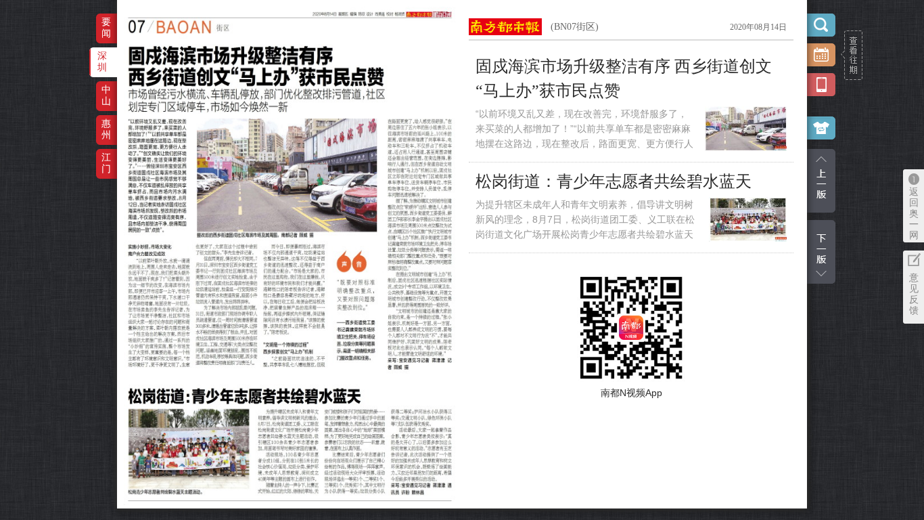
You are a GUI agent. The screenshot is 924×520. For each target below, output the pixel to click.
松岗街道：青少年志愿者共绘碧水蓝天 (614, 181)
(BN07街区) (575, 27)
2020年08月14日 (758, 27)
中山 (106, 95)
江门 (106, 163)
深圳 (102, 61)
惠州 (106, 129)
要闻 (106, 27)
